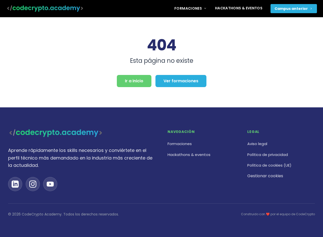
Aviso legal (257, 143)
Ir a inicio (134, 81)
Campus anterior (291, 8)
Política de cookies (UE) (269, 165)
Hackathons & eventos (238, 8)
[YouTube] (50, 184)
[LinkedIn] (15, 184)
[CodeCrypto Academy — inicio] (45, 8)
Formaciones (188, 8)
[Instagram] (33, 184)
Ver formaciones (181, 81)
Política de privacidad (267, 154)
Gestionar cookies (265, 176)
